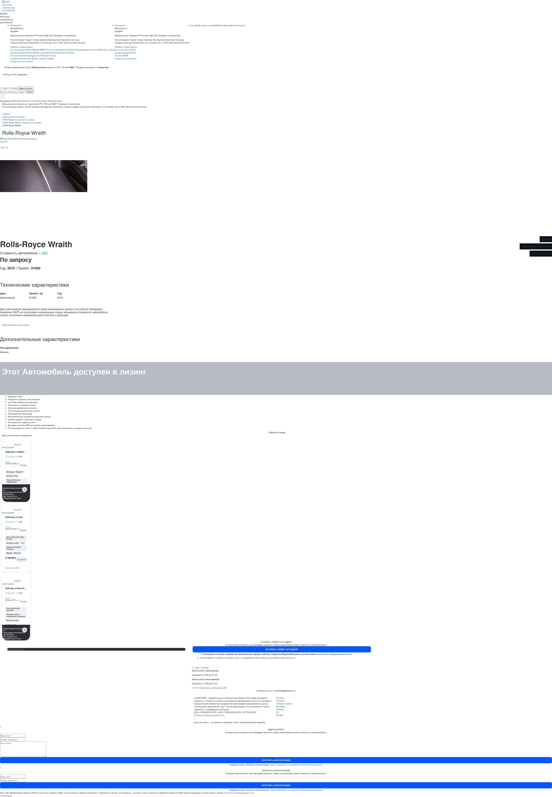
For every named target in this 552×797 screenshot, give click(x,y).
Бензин (27, 58)
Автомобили (16, 25)
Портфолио (289, 657)
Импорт (223, 25)
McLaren (45, 55)
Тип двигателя (17, 58)
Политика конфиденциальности (209, 715)
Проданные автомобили (21, 61)
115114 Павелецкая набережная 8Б (209, 687)
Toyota (52, 55)
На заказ (14, 55)
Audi (21, 55)
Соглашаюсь (6, 795)
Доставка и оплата (207, 25)
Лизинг (230, 25)
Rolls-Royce (103, 49)
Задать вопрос (25, 88)
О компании (239, 25)
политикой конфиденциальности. (239, 792)
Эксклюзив (15, 52)
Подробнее (21, 559)
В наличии (15, 49)
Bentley (36, 49)
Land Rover (69, 49)
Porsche (94, 49)
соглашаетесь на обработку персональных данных (298, 764)
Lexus (37, 55)
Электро (43, 58)
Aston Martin (26, 49)
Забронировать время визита (15, 324)
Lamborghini (58, 49)
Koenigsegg (28, 55)
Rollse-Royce (41, 100)
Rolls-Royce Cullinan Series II (16, 452)
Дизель (35, 58)
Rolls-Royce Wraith (14, 517)
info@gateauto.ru (264, 690)
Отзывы (280, 657)
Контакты (194, 25)
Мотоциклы (120, 25)
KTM (133, 49)
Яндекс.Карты (25, 46)
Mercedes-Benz (82, 49)
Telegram (14, 46)
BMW (42, 49)
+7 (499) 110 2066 (8, 88)
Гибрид (50, 58)
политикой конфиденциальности (334, 654)
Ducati (128, 49)
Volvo (112, 49)
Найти (30, 91)
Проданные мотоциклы (126, 58)
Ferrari (48, 49)
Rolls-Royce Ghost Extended (16, 588)
